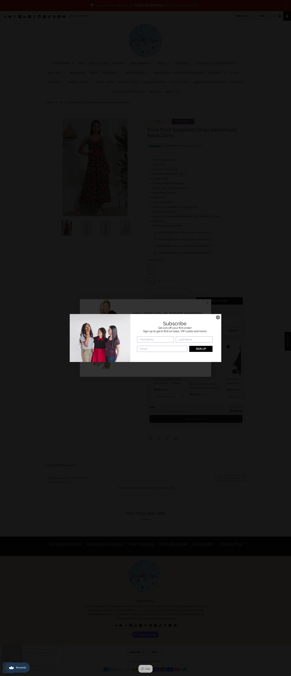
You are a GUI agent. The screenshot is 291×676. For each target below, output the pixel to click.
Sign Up (201, 348)
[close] (218, 317)
